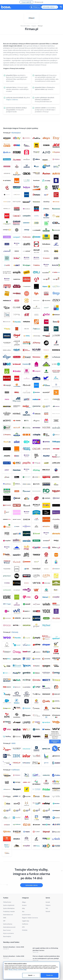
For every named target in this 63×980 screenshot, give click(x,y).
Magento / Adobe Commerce (30, 918)
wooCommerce (26, 914)
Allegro (24, 902)
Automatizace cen (8, 914)
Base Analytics (7, 936)
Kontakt (48, 902)
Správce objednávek (8, 905)
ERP (4, 921)
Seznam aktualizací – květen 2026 (13, 956)
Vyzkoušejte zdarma (48, 7)
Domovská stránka (25, 26)
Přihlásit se (36, 7)
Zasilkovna (25, 924)
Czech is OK (39, 2)
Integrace (34, 26)
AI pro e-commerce (8, 933)
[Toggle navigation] (61, 7)
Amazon (24, 905)
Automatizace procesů (9, 927)
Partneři (48, 911)
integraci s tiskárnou (12, 99)
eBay (23, 908)
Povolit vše (49, 975)
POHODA (24, 930)
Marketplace (16, 133)
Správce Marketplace (9, 908)
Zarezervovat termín (55, 741)
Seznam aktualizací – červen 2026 (13, 947)
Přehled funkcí (7, 902)
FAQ (47, 908)
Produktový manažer (9, 911)
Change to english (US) (26, 2)
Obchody (15, 632)
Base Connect (7, 930)
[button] (55, 748)
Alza (23, 911)
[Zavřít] (61, 730)
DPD (23, 927)
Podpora (48, 905)
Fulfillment (16, 770)
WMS (13, 743)
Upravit (30, 975)
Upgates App (25, 921)
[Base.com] (6, 7)
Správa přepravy (7, 924)
